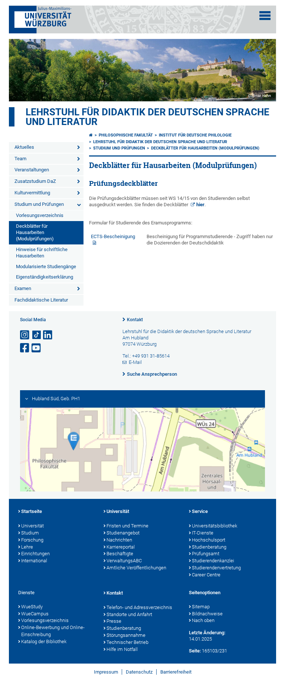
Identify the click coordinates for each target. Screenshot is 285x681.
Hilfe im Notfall (122, 649)
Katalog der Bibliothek (43, 641)
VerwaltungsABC (124, 560)
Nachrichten (119, 540)
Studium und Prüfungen (39, 204)
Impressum (106, 672)
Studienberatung (209, 547)
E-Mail (135, 362)
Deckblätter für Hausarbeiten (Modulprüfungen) (35, 232)
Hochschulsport (208, 540)
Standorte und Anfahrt (129, 614)
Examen (22, 288)
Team (20, 158)
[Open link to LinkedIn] (48, 335)
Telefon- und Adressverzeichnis (139, 607)
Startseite (31, 511)
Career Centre (206, 575)
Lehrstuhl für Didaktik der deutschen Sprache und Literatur (147, 116)
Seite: (195, 651)
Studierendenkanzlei (213, 560)
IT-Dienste (202, 533)
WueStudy (32, 606)
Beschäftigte (120, 553)
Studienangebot (123, 533)
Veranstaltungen (31, 169)
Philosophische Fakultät (126, 135)
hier (200, 204)
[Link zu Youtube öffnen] (37, 348)
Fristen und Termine (127, 526)
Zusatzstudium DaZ (35, 181)
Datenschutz (139, 672)
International (34, 560)
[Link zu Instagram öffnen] (25, 335)
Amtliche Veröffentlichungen (136, 567)
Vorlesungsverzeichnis (39, 215)
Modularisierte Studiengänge (46, 266)
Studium (30, 533)
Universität (32, 526)
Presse (114, 621)
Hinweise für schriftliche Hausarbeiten (42, 253)
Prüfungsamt (205, 553)
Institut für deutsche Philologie (195, 135)
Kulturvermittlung (32, 192)
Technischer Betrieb (127, 642)
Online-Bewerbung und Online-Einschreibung (53, 631)
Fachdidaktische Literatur (41, 300)
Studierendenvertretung (216, 567)
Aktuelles (24, 147)
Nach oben (203, 620)
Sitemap (201, 606)
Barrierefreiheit (175, 672)
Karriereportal (121, 547)
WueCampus (35, 613)
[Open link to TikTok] (37, 335)
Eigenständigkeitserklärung (44, 277)
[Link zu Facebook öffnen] (25, 348)
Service (200, 511)
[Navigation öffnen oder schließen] (265, 15)
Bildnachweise (207, 613)
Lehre (27, 547)
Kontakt (135, 319)
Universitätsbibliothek (214, 526)
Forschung (32, 540)
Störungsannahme (126, 635)
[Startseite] (91, 135)
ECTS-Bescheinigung (115, 236)
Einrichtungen (35, 553)
